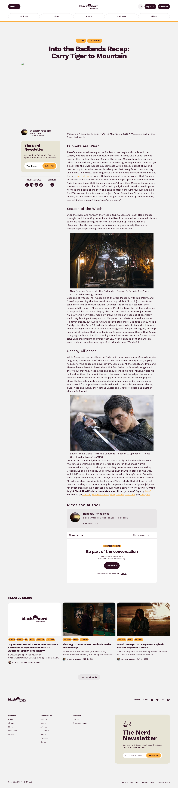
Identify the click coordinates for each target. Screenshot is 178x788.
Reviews (44, 742)
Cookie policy (164, 782)
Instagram (109, 494)
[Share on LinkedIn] (36, 185)
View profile (89, 523)
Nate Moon (83, 176)
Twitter (86, 494)
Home (10, 719)
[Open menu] (14, 6)
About (11, 723)
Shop (10, 727)
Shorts (43, 734)
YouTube (130, 494)
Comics (44, 719)
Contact (11, 734)
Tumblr (120, 494)
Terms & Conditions (129, 782)
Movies (44, 723)
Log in (124, 574)
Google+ (145, 494)
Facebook (97, 494)
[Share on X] (41, 185)
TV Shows (45, 731)
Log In (148, 6)
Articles (44, 727)
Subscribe (163, 6)
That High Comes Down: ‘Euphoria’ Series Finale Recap (87, 646)
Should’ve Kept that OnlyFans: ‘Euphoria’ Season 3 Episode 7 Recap (141, 646)
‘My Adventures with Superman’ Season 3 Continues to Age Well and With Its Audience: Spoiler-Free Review (33, 647)
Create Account (80, 723)
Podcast (44, 738)
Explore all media (89, 677)
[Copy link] (27, 185)
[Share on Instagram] (31, 185)
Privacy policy (148, 782)
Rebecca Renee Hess (42, 131)
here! (148, 491)
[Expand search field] (140, 6)
